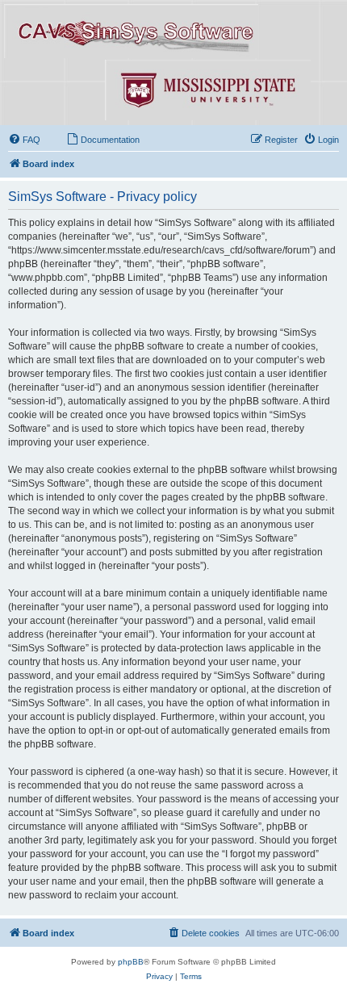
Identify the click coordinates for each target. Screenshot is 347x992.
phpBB (131, 961)
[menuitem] (24, 139)
